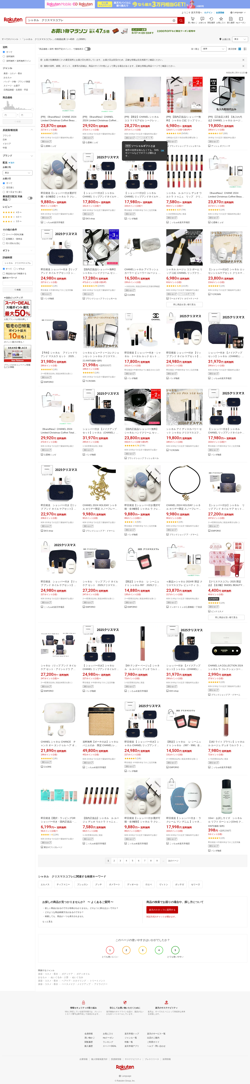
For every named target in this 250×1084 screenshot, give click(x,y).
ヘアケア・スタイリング (74, 980)
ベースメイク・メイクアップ (76, 984)
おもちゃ (42, 977)
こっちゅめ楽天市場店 (54, 222)
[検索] (181, 20)
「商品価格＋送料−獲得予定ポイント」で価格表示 (60, 49)
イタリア (7, 143)
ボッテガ (179, 884)
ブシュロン (82, 884)
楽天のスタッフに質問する (162, 910)
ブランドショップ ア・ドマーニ (100, 531)
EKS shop (90, 219)
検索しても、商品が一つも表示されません (64, 916)
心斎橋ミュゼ (50, 146)
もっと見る (47, 921)
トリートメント (97, 980)
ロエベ (148, 884)
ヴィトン (163, 884)
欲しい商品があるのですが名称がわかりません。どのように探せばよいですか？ (81, 908)
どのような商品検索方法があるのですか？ (64, 912)
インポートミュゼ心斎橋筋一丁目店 (185, 607)
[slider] (3, 109)
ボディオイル (83, 974)
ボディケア (67, 974)
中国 (5, 148)
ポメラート (114, 884)
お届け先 (7, 167)
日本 (5, 139)
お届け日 (7, 179)
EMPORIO (48, 382)
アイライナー (100, 984)
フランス (7, 135)
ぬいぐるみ (77, 977)
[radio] (4, 52)
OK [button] (162, 150)
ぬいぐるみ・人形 (59, 977)
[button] (238, 13)
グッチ (98, 884)
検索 (19, 121)
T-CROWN (216, 294)
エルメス (45, 884)
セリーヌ (195, 884)
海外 (12, 163)
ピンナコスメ (217, 611)
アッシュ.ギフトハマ (220, 146)
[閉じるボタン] (243, 60)
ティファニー (63, 884)
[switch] (30, 198)
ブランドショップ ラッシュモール (185, 146)
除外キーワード (10, 278)
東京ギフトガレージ (53, 847)
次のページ (173, 861)
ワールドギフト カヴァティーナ (183, 299)
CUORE (131, 295)
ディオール (132, 884)
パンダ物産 (133, 219)
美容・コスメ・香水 (48, 974)
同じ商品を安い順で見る (184, 304)
